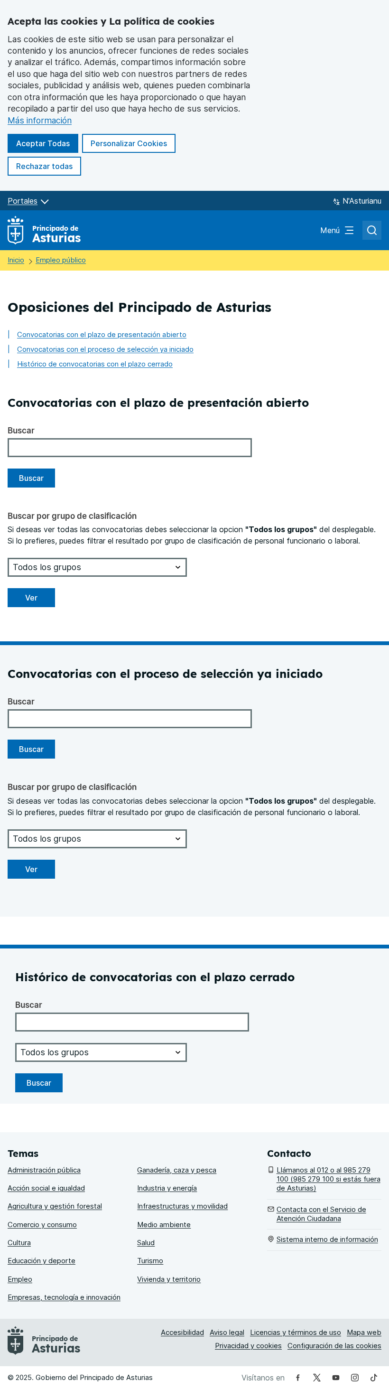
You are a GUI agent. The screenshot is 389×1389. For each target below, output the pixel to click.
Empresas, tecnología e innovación (64, 1297)
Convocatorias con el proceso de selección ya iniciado (105, 349)
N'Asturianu (362, 201)
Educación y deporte (41, 1261)
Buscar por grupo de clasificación (72, 516)
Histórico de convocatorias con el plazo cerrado (95, 364)
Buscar (21, 430)
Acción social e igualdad (46, 1188)
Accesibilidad (182, 1332)
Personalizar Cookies (129, 143)
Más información (40, 120)
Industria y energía (167, 1188)
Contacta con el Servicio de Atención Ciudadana (321, 1214)
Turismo (150, 1261)
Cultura (19, 1243)
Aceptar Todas (47, 143)
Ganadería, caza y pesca (176, 1170)
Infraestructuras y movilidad (182, 1206)
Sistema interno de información (327, 1239)
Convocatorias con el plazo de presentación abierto (101, 334)
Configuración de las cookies (334, 1346)
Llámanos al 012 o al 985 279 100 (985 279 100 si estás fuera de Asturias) (328, 1179)
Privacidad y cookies (248, 1346)
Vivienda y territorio (169, 1279)
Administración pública (44, 1170)
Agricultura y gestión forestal (55, 1206)
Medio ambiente (164, 1224)
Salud (146, 1243)
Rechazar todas (48, 166)
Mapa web (364, 1332)
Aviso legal (227, 1332)
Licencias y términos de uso (295, 1332)
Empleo (20, 1279)
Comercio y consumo (42, 1224)
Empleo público (61, 260)
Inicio (16, 260)
